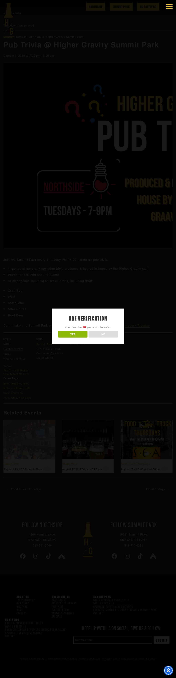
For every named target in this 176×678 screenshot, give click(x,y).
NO (103, 334)
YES (72, 334)
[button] (169, 6)
